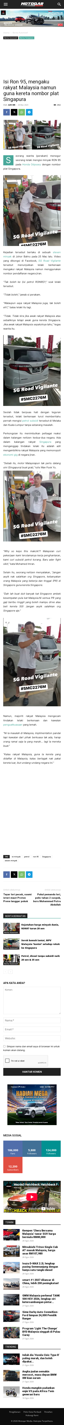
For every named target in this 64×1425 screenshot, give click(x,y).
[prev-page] (5, 972)
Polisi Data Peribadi (32, 1412)
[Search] (59, 4)
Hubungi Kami (32, 1415)
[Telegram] (29, 112)
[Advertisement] (32, 59)
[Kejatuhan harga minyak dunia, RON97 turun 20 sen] (11, 928)
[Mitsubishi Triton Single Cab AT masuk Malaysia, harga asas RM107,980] (11, 1251)
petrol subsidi (30, 420)
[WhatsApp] (21, 112)
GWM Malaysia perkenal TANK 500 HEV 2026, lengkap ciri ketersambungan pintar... (41, 1299)
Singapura (45, 441)
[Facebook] (6, 112)
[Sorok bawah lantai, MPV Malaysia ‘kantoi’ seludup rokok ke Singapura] (11, 944)
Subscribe (13, 1158)
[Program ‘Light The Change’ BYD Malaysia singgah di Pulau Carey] (11, 1332)
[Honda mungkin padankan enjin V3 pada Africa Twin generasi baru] (11, 1392)
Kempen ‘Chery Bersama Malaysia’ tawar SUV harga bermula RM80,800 (39, 1234)
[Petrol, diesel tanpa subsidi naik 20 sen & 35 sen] (11, 959)
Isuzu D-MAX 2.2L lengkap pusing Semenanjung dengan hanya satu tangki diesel (40, 1267)
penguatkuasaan (12, 724)
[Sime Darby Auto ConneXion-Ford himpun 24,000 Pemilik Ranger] (11, 1316)
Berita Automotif (20, 32)
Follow (32, 1142)
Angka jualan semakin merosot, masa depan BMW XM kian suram (39, 1375)
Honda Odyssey (31, 164)
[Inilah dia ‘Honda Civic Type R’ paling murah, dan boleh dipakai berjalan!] (11, 1359)
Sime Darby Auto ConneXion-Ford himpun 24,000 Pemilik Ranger (40, 1315)
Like (13, 1142)
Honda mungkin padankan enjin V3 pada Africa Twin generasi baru (38, 1391)
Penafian (48, 1412)
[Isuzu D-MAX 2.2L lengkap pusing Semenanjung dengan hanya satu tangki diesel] (11, 1267)
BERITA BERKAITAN (15, 916)
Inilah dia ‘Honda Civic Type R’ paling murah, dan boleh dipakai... (40, 1358)
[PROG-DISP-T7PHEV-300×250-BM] (32, 1124)
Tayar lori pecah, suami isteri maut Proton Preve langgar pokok (17, 898)
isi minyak (16, 856)
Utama (6, 32)
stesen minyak (11, 860)
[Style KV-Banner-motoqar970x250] (32, 27)
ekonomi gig (10, 454)
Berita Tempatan (26, 38)
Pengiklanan (14, 1412)
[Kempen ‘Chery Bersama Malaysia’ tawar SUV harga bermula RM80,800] (11, 1234)
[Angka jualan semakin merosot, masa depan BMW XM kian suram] (11, 1375)
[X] (14, 112)
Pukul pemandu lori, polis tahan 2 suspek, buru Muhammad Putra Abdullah (47, 899)
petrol (26, 856)
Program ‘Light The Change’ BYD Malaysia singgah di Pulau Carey (41, 1332)
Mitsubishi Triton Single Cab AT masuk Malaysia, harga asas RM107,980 (40, 1250)
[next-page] (11, 972)
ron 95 (36, 856)
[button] (5, 4)
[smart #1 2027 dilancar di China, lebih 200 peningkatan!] (11, 1284)
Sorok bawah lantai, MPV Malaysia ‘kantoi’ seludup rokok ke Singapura (40, 944)
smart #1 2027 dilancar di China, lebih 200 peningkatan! (40, 1281)
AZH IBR (11, 105)
